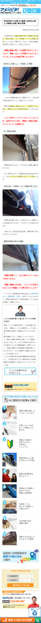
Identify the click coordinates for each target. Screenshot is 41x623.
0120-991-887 (21, 385)
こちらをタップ (8, 605)
